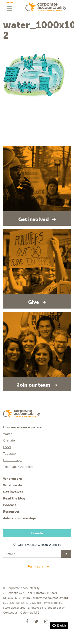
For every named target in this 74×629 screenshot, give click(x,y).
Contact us (10, 612)
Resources (11, 511)
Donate (37, 533)
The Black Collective (18, 467)
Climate (9, 440)
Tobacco (9, 454)
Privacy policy (53, 603)
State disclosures (14, 607)
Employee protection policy (46, 607)
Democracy (12, 460)
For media (35, 566)
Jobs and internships (20, 518)
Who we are (12, 479)
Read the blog (14, 498)
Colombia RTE (29, 612)
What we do (12, 485)
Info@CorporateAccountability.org (45, 598)
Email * (10, 552)
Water (7, 434)
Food (7, 447)
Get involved (13, 492)
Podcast (9, 505)
